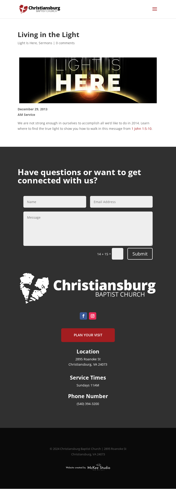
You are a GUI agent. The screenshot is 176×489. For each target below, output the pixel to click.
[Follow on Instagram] (92, 316)
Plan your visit (88, 335)
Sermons (45, 43)
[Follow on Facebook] (83, 316)
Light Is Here (27, 43)
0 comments (65, 43)
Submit (140, 254)
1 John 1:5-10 (141, 128)
